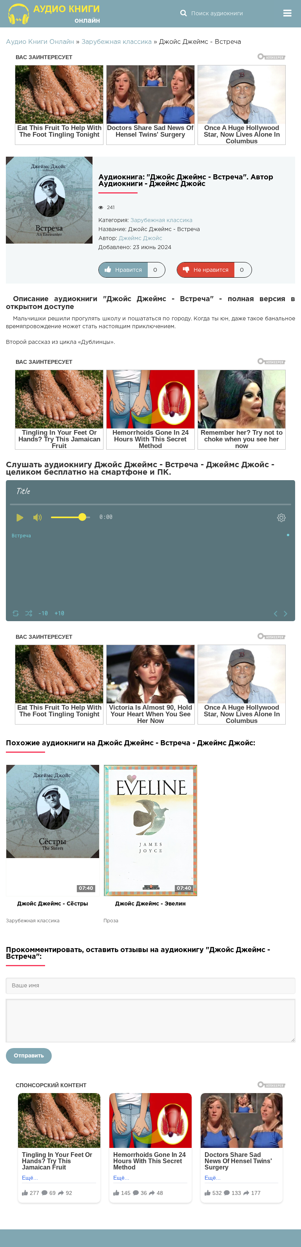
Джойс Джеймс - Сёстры (52, 904)
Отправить (29, 1056)
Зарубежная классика (161, 220)
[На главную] (55, 13)
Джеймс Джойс (140, 238)
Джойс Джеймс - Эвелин (150, 904)
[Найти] (183, 14)
